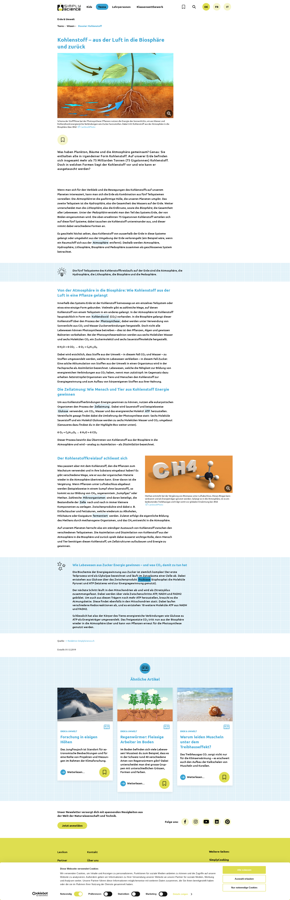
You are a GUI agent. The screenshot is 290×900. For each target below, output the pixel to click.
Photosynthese (110, 321)
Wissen (70, 25)
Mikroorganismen (94, 497)
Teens (102, 6)
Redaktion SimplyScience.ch (80, 640)
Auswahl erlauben (244, 879)
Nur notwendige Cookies (244, 887)
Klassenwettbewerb (150, 6)
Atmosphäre (100, 242)
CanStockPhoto (88, 126)
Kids (89, 6)
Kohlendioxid (100, 316)
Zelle (83, 502)
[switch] (108, 894)
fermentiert (100, 515)
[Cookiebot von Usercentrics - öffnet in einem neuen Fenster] (40, 894)
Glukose (63, 411)
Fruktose (144, 579)
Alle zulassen (244, 870)
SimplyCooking (219, 859)
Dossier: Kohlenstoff (89, 25)
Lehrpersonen (121, 6)
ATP (147, 411)
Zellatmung (102, 406)
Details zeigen (180, 894)
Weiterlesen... (76, 772)
